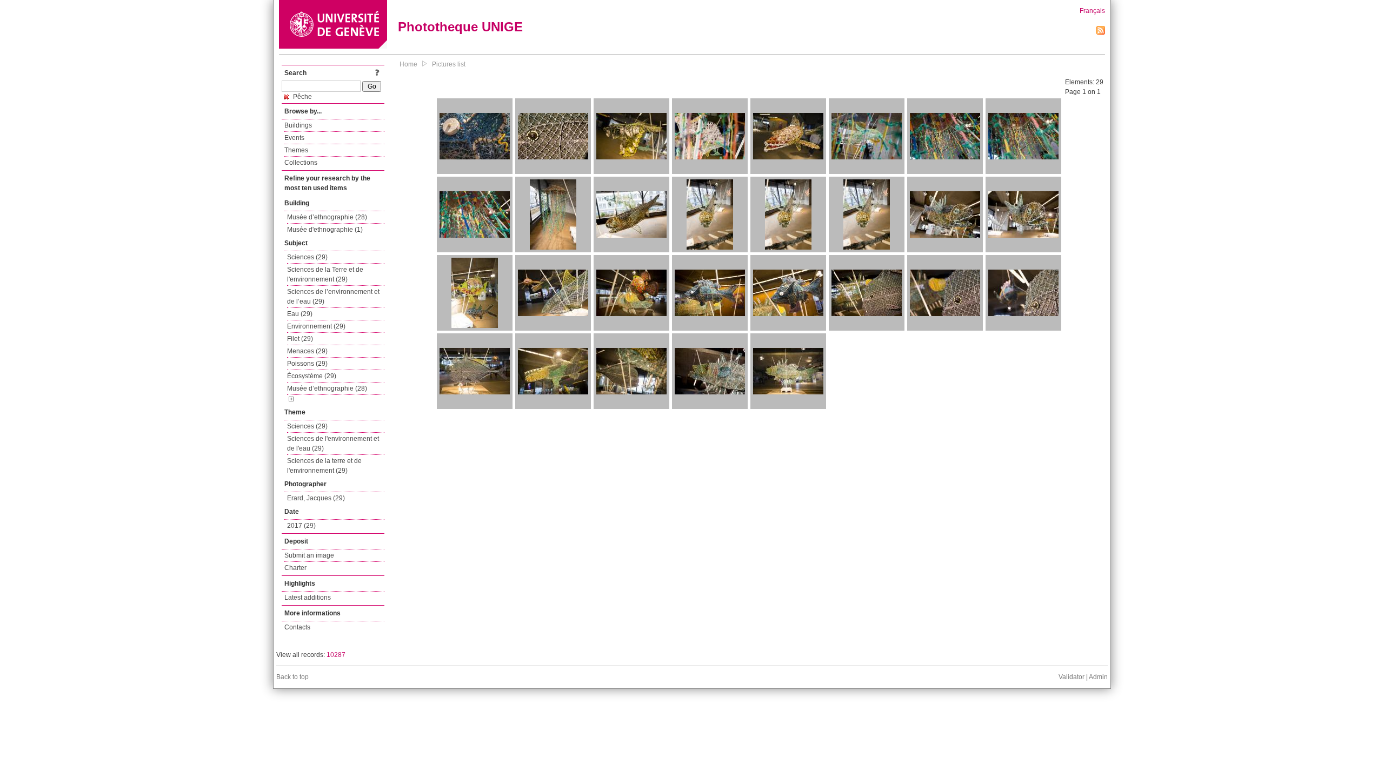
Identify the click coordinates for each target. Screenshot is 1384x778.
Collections (300, 162)
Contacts (297, 627)
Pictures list (448, 64)
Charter (295, 568)
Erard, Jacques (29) (316, 498)
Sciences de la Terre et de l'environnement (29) (325, 274)
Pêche (301, 96)
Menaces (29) (307, 351)
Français (1092, 11)
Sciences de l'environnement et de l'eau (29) (333, 443)
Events (294, 138)
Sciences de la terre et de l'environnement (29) (324, 465)
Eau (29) (299, 314)
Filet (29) (300, 339)
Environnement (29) (316, 326)
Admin (1098, 677)
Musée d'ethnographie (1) (325, 229)
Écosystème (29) (311, 376)
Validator (1071, 677)
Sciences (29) (307, 257)
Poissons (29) (307, 363)
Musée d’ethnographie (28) (327, 217)
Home (408, 64)
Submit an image (309, 555)
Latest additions (307, 597)
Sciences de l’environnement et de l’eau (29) (333, 296)
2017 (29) (301, 525)
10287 (336, 655)
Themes (296, 150)
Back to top (292, 677)
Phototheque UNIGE (460, 26)
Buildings (298, 125)
